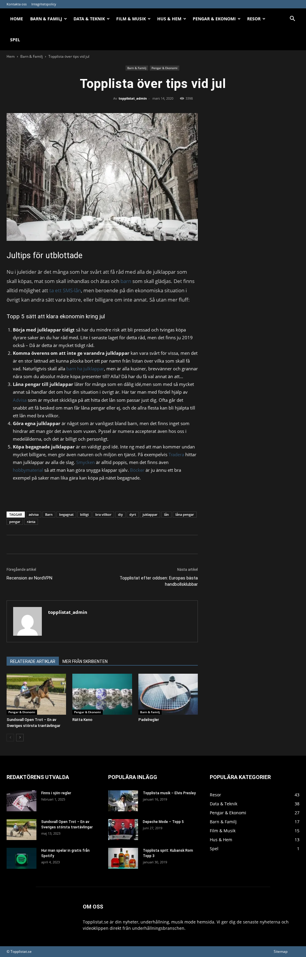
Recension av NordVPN (29, 578)
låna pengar (184, 514)
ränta (31, 521)
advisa (34, 514)
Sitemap (280, 951)
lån (166, 514)
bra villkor (103, 514)
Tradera (176, 454)
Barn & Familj (46, 19)
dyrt (132, 514)
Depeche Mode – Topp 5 (163, 822)
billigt (84, 514)
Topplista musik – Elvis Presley (169, 793)
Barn (49, 514)
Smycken (85, 462)
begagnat (66, 514)
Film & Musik (131, 19)
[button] (292, 19)
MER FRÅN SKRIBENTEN (85, 661)
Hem (11, 56)
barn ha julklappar (85, 369)
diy (120, 514)
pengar (14, 521)
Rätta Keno (82, 719)
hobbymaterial (28, 470)
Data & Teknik (89, 19)
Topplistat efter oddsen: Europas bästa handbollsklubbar (159, 581)
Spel (15, 39)
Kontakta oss (17, 4)
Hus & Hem (169, 19)
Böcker (137, 470)
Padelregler (148, 719)
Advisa (20, 400)
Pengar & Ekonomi (214, 19)
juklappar (150, 514)
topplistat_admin (133, 98)
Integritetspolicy (43, 4)
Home (16, 19)
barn (125, 281)
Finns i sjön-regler (56, 793)
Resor (254, 19)
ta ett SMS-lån (65, 290)
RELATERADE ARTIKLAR (32, 661)
